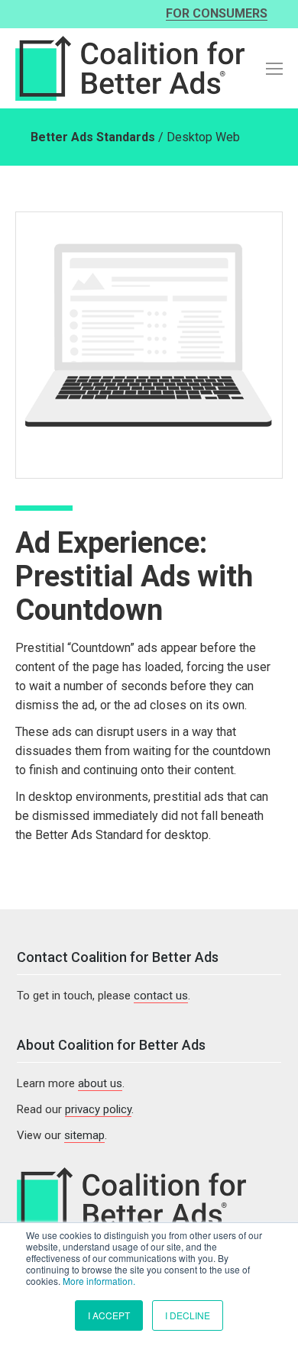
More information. (99, 1280)
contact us (161, 995)
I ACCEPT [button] (109, 1315)
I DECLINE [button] (187, 1315)
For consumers (216, 14)
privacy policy (98, 1109)
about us (100, 1083)
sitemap (84, 1135)
